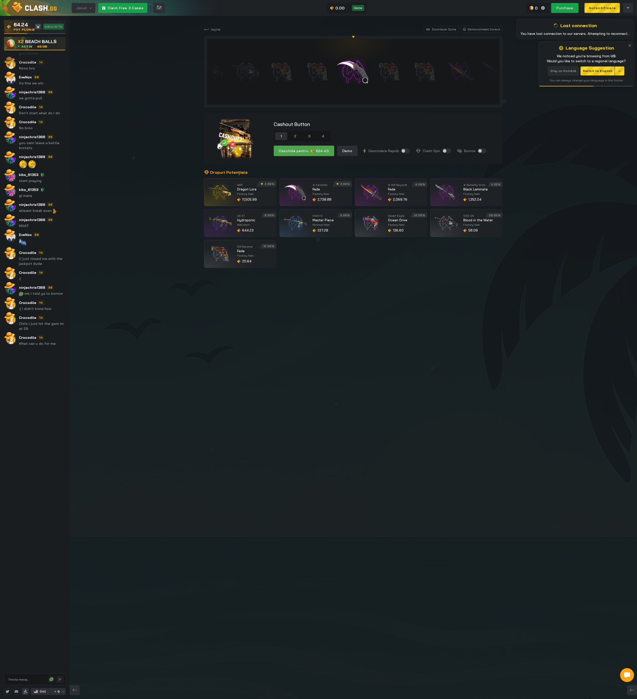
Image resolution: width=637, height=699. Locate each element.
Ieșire (215, 29)
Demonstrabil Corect (484, 29)
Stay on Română (563, 71)
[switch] (405, 150)
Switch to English (597, 71)
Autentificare (602, 8)
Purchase (564, 8)
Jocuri (81, 8)
